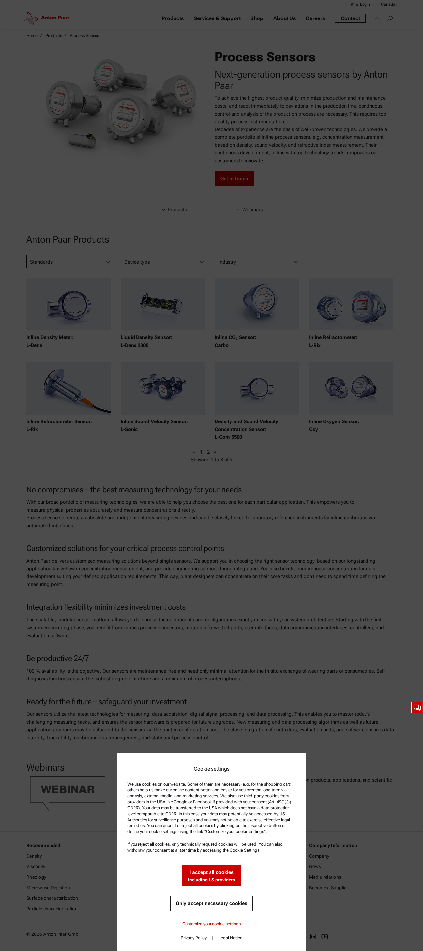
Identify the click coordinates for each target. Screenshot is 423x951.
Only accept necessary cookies (211, 903)
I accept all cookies (211, 875)
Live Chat (417, 707)
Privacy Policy (194, 937)
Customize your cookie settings (211, 923)
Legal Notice (230, 937)
